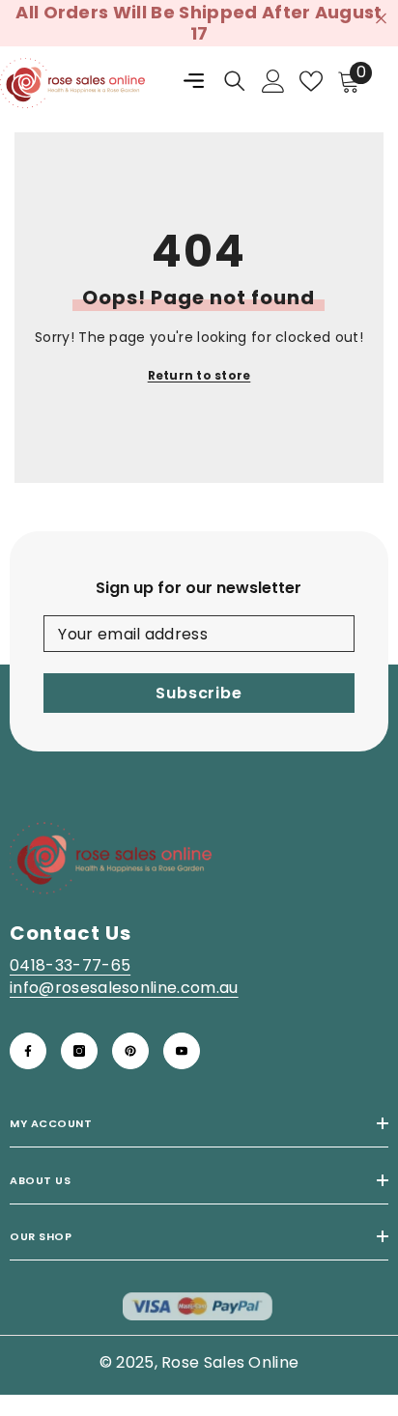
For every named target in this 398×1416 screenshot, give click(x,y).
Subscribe (199, 693)
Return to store (199, 375)
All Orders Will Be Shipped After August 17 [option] (198, 22)
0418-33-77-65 (70, 965)
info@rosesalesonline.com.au (124, 988)
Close (381, 19)
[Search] (234, 81)
